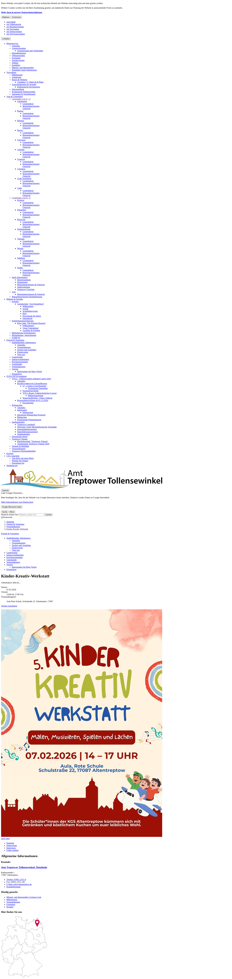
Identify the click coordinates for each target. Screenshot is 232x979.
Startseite (10, 522)
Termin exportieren (9, 606)
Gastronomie (11, 552)
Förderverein (17, 548)
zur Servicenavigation (15, 34)
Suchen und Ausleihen (21, 545)
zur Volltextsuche (13, 24)
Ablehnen (5, 17)
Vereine (9, 565)
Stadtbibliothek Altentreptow (18, 538)
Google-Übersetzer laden (11, 507)
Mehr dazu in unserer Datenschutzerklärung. (21, 12)
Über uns (16, 550)
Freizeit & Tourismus (15, 524)
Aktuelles (16, 540)
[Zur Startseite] (81, 488)
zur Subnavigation (14, 31)
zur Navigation (12, 29)
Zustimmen (16, 17)
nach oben (5, 838)
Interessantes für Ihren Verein (24, 567)
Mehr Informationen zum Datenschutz (17, 502)
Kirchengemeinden (14, 557)
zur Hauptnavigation (15, 27)
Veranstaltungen (13, 526)
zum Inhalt (10, 22)
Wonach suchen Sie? (10, 514)
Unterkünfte (11, 560)
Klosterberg (11, 569)
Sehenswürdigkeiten (15, 555)
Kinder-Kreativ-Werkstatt (17, 529)
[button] (81, 723)
